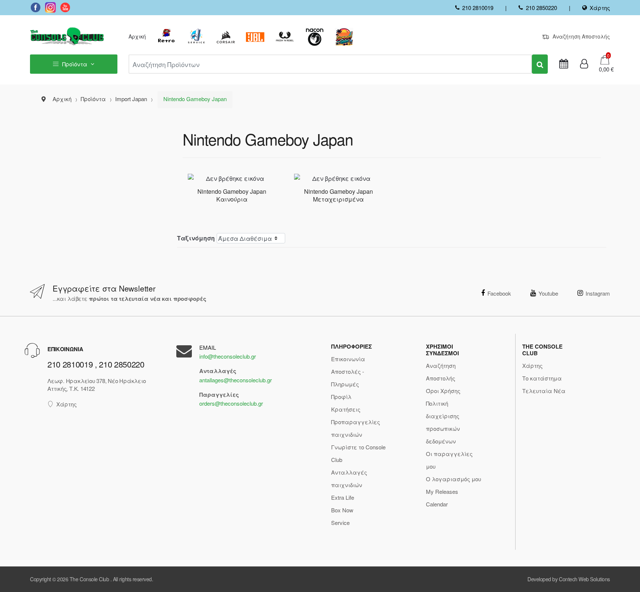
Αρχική (137, 36)
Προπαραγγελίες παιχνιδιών (355, 428)
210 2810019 (477, 7)
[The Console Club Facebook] (35, 7)
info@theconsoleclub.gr (227, 356)
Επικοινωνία (348, 359)
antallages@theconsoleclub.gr (235, 380)
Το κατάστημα (542, 378)
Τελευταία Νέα (544, 391)
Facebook (499, 293)
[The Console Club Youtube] (65, 7)
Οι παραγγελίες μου (449, 460)
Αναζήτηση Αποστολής (581, 36)
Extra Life (342, 497)
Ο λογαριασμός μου (453, 479)
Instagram (598, 293)
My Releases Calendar (442, 498)
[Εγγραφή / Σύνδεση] (584, 64)
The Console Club (89, 579)
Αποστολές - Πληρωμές (347, 377)
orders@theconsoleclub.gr (231, 403)
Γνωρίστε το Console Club (358, 453)
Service (340, 522)
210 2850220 (541, 7)
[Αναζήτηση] (540, 64)
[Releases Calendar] (563, 64)
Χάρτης (600, 7)
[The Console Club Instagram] (50, 7)
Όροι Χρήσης (443, 391)
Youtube (548, 293)
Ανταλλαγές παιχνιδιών (349, 478)
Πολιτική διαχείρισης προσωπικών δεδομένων (443, 422)
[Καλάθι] (605, 59)
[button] (604, 69)
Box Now (342, 510)
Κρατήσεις (345, 409)
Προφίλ (341, 396)
